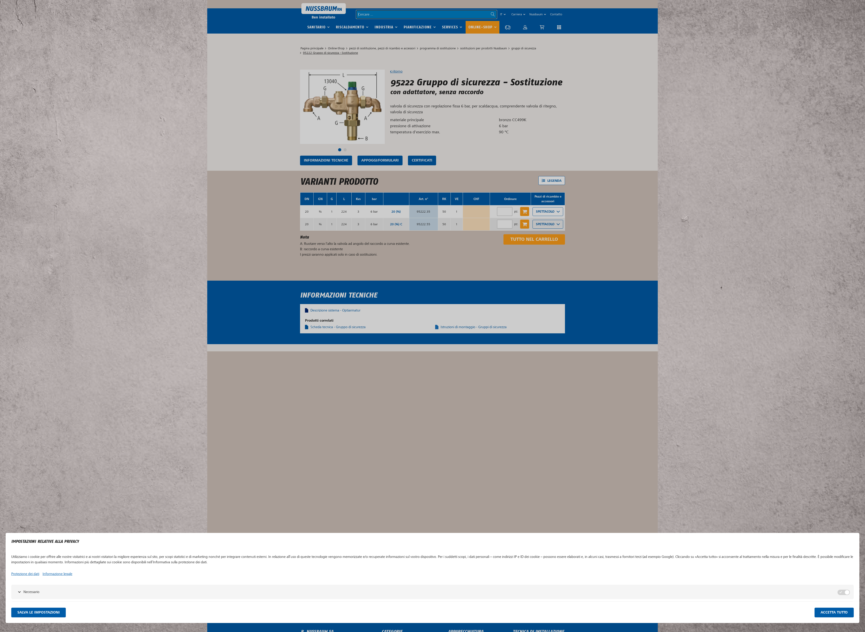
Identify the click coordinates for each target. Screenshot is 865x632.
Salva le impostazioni (38, 612)
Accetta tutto (834, 612)
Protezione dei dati (25, 574)
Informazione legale (57, 574)
